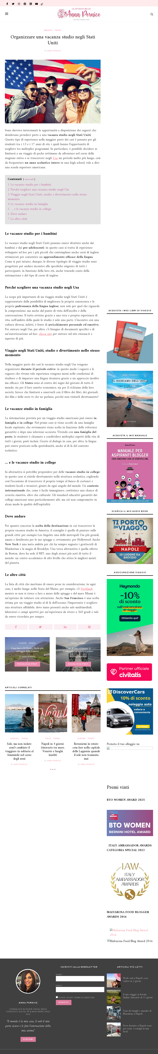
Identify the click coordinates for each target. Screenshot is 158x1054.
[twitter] (13, 3)
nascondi (29, 179)
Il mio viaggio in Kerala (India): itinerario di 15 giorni (137, 996)
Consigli (14, 739)
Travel (58, 30)
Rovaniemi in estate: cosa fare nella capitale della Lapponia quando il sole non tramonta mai (86, 751)
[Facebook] (7, 3)
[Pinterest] (25, 3)
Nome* (59, 975)
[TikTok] (42, 3)
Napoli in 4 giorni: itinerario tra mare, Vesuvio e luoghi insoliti (52, 749)
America (48, 30)
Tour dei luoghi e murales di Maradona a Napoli (137, 1012)
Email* (59, 986)
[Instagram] (19, 3)
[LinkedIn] (31, 3)
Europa (23, 643)
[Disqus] (53, 821)
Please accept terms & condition (76, 998)
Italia (74, 643)
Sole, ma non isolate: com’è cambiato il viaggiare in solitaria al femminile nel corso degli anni (19, 751)
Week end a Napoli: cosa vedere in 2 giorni (135, 979)
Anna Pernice (54, 51)
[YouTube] (36, 3)
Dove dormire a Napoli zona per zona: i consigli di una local (137, 1029)
